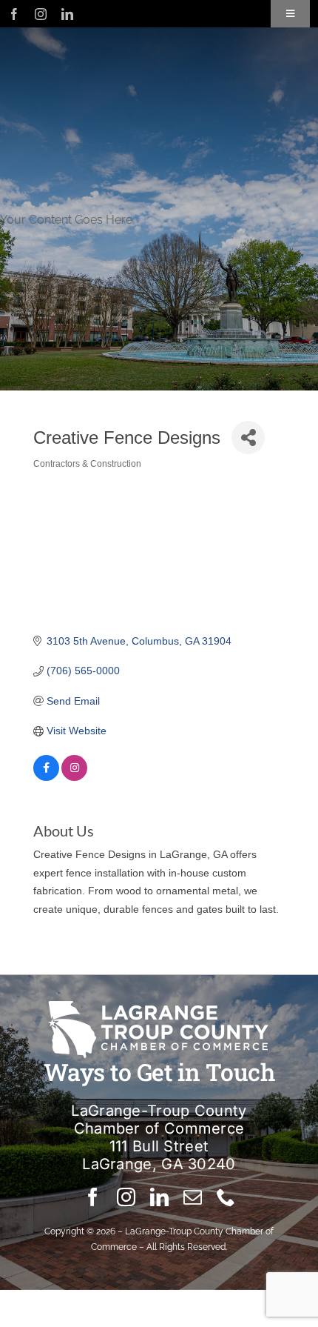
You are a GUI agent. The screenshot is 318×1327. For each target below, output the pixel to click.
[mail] (192, 1197)
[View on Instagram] (74, 777)
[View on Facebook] (46, 777)
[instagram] (41, 14)
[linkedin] (67, 14)
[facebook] (14, 14)
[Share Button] (248, 437)
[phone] (226, 1197)
